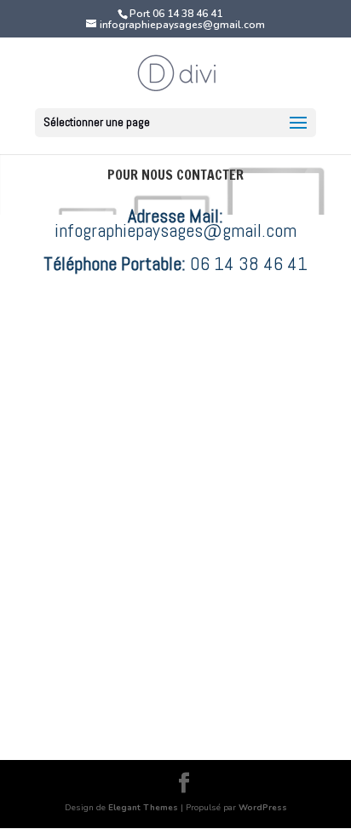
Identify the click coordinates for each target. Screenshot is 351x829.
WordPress (263, 808)
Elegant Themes (143, 808)
